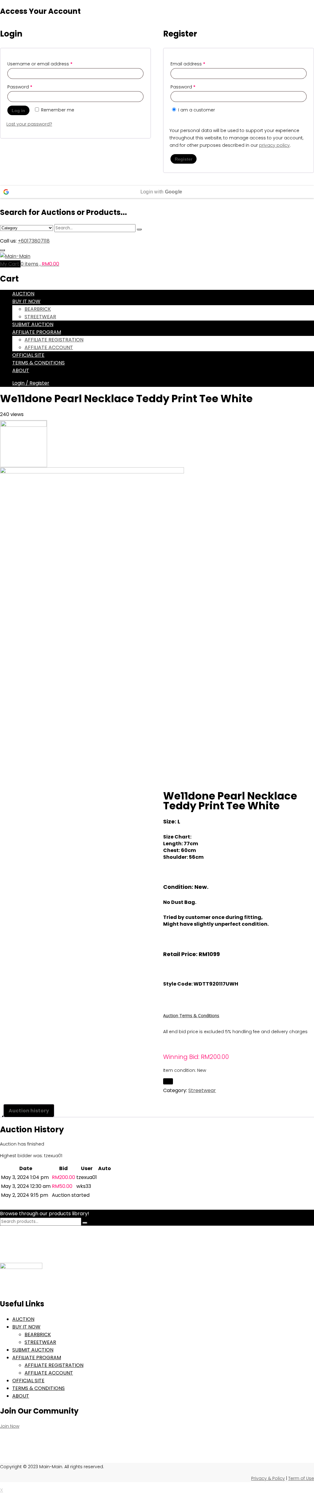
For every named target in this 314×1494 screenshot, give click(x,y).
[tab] (28, 1110)
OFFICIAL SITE (28, 355)
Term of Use (301, 1478)
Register (183, 159)
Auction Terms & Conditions (191, 1015)
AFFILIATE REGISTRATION (54, 339)
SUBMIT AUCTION (32, 324)
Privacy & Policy (268, 1478)
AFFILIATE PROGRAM (36, 332)
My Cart (10, 263)
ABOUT (20, 370)
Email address (187, 64)
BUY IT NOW (26, 301)
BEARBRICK (38, 309)
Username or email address (39, 64)
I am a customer (196, 110)
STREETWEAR (40, 316)
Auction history (29, 1110)
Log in (18, 110)
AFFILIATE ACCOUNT (49, 347)
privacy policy (274, 145)
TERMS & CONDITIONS (38, 362)
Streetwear (202, 1090)
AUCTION (23, 293)
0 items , (40, 263)
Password (19, 87)
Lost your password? (29, 124)
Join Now (9, 1426)
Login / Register (30, 383)
